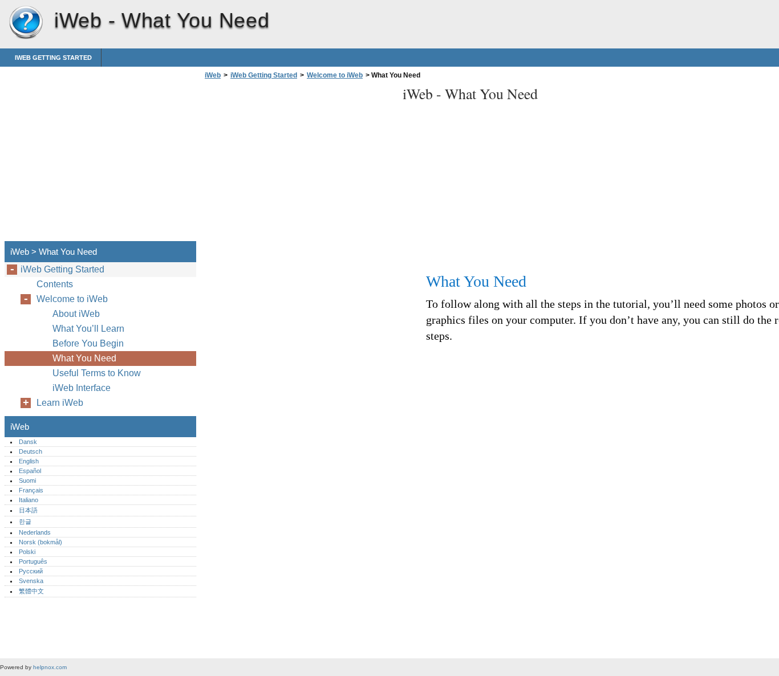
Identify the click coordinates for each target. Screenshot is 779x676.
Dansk (28, 441)
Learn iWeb (59, 403)
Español (30, 470)
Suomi (27, 480)
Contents (54, 284)
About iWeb (76, 314)
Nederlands (35, 532)
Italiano (28, 499)
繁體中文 (31, 591)
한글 (25, 521)
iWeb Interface (81, 388)
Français (31, 490)
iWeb (26, 23)
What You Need (84, 358)
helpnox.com (50, 667)
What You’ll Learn (88, 328)
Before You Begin (88, 343)
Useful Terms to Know (96, 373)
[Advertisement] (297, 163)
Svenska (31, 580)
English (29, 461)
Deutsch (30, 451)
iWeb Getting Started (53, 57)
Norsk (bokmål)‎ (40, 542)
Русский (31, 571)
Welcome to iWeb (335, 75)
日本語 (28, 510)
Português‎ (33, 561)
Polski (27, 551)
